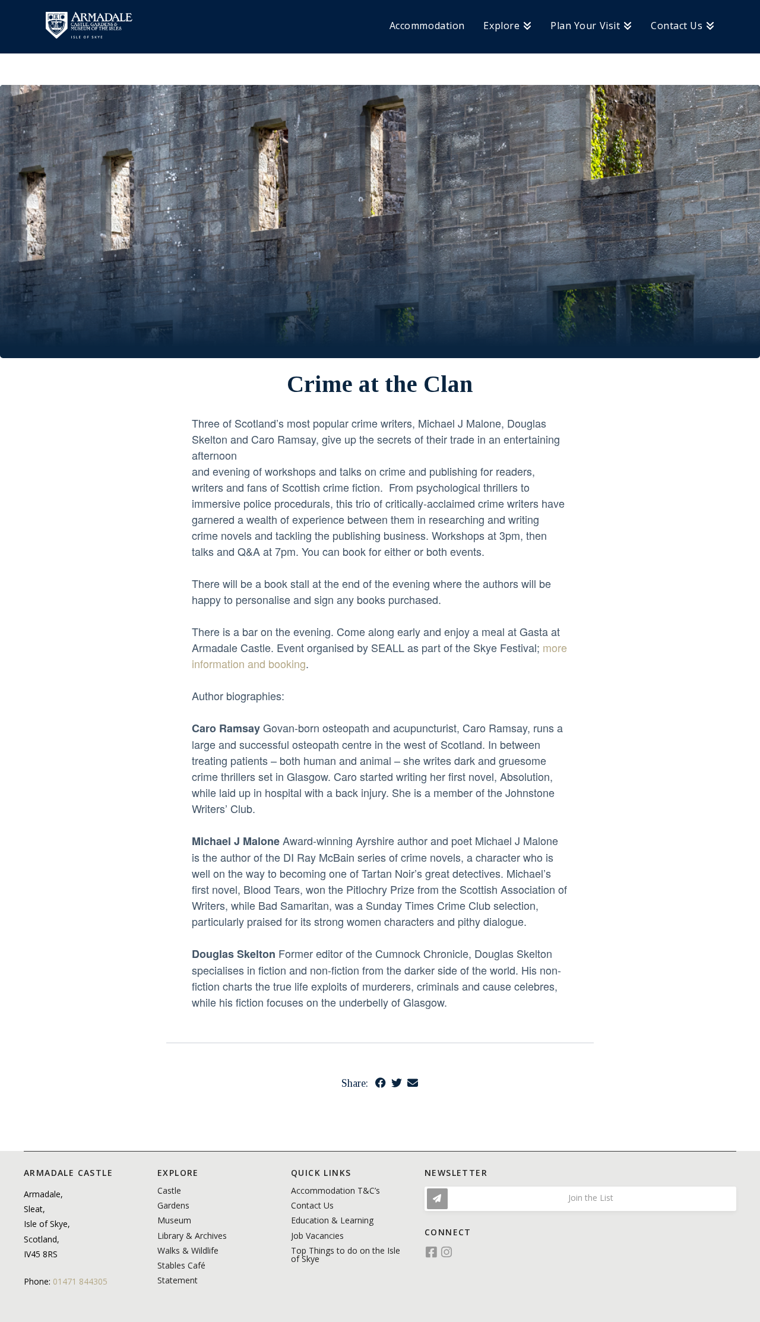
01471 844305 (80, 1281)
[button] (580, 1199)
